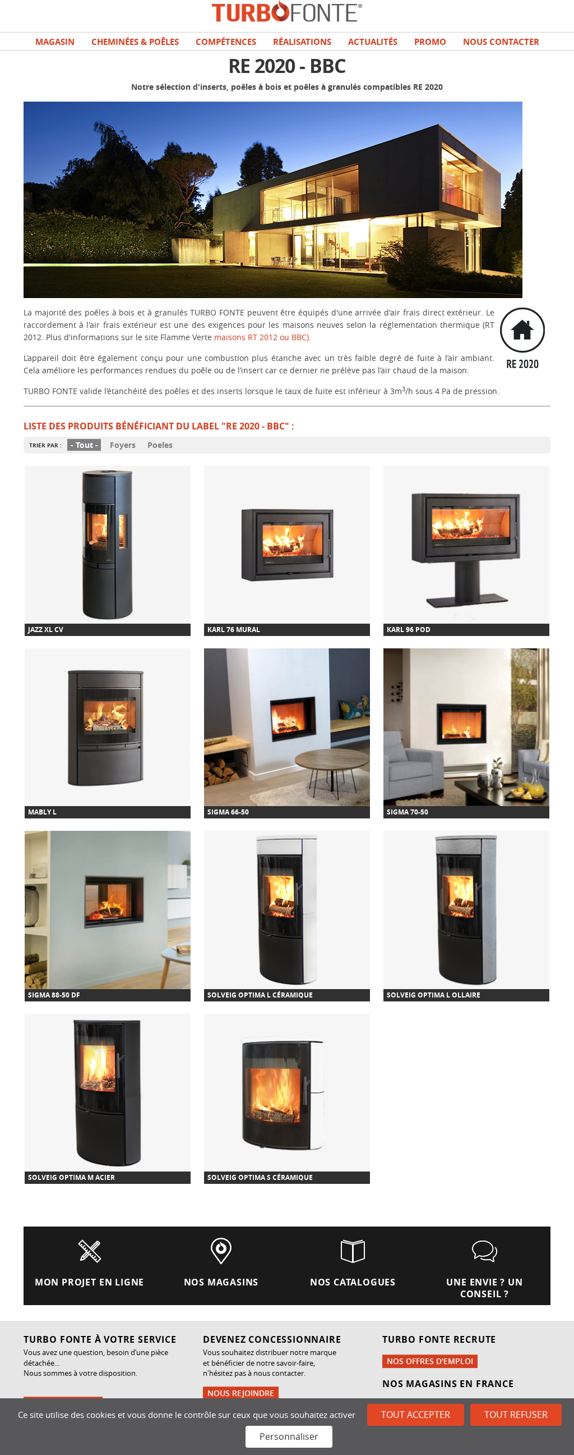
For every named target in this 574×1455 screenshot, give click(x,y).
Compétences (226, 42)
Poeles (160, 445)
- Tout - (84, 445)
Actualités (372, 42)
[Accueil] (287, 9)
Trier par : (45, 445)
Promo (430, 42)
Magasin (55, 42)
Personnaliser (289, 1436)
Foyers (123, 445)
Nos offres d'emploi (430, 1361)
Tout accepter (415, 1414)
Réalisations (302, 42)
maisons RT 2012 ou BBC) (261, 337)
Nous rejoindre (240, 1393)
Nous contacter (501, 42)
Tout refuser (516, 1414)
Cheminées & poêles (135, 42)
